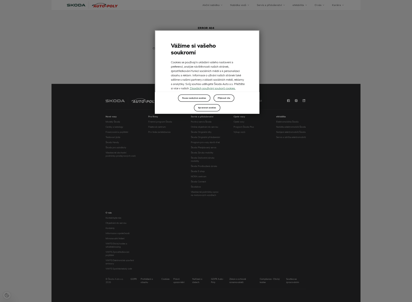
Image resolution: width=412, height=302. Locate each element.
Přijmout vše (224, 98)
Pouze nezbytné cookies (194, 98)
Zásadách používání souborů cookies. (213, 88)
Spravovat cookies (207, 107)
